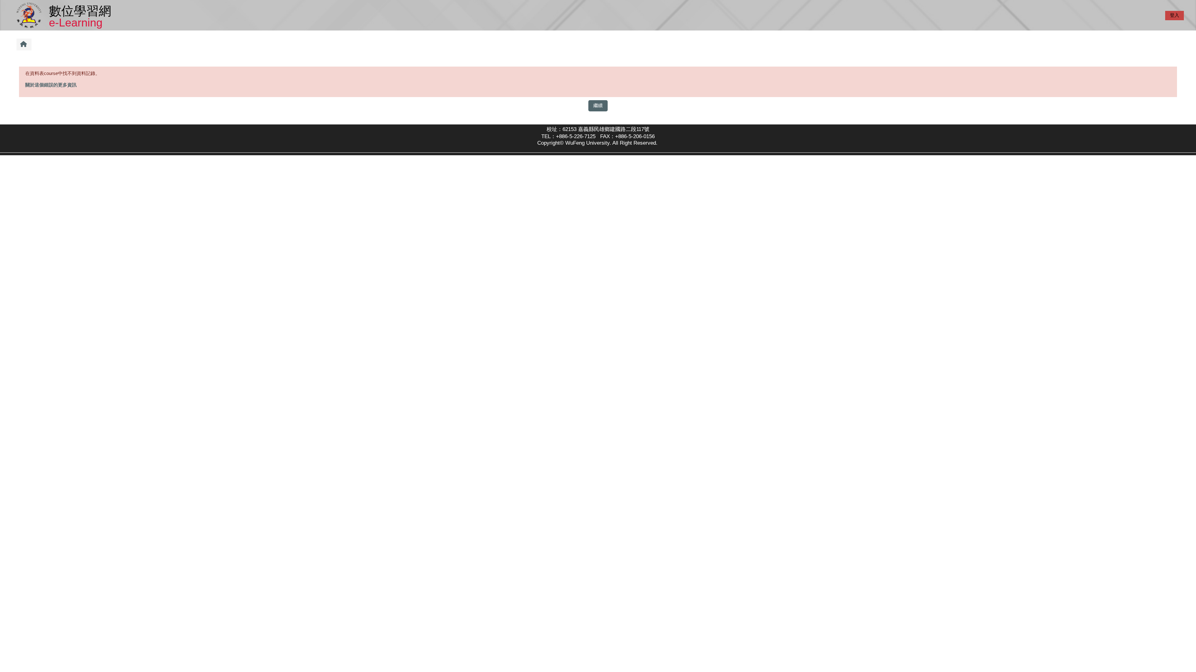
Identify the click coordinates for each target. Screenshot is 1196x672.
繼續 (598, 105)
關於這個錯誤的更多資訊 (51, 84)
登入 (1174, 15)
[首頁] (30, 14)
